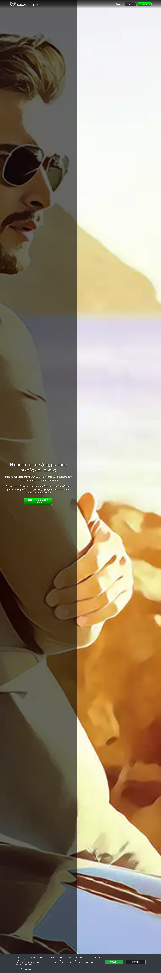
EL (119, 4)
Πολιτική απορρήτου (23, 969)
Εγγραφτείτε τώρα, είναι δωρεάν (38, 501)
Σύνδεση (130, 4)
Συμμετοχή (145, 4)
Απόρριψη (135, 962)
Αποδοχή (114, 962)
